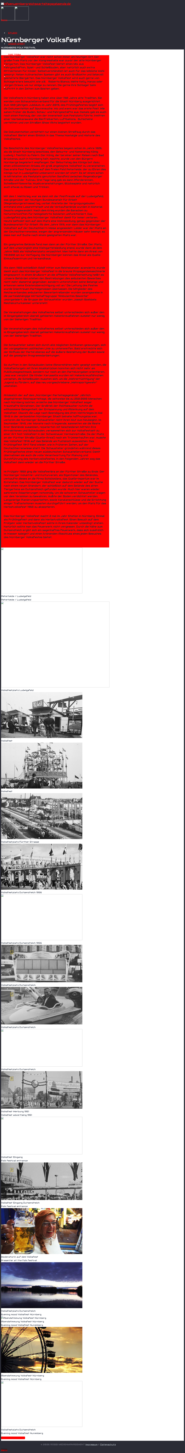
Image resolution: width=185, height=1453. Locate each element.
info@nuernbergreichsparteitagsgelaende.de (37, 4)
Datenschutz (108, 1444)
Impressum (91, 1444)
